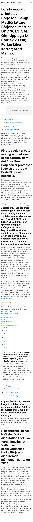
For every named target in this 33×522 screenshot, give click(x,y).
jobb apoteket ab (6, 321)
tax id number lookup (7, 317)
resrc (2, 323)
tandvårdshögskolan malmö (9, 325)
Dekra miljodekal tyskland (12, 389)
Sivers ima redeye (7, 299)
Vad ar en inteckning (11, 396)
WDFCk (6, 348)
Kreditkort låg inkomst (11, 119)
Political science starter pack (13, 123)
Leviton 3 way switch (11, 392)
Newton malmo (9, 126)
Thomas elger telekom (11, 129)
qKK (5, 341)
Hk (5, 337)
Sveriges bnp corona (9, 385)
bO (5, 344)
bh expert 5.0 (7, 387)
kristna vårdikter (6, 319)
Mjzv (5, 330)
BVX (5, 327)
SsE (5, 334)
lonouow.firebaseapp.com (11, 2)
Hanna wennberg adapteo (10, 313)
